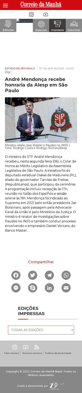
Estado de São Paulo (20, 68)
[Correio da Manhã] (41, 4)
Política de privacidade (58, 353)
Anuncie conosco (32, 353)
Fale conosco (11, 353)
